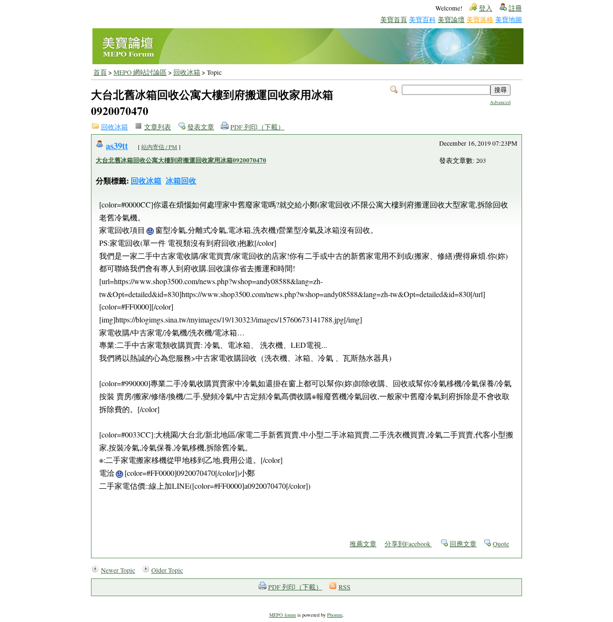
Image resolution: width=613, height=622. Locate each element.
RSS (345, 587)
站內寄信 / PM (159, 146)
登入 (485, 8)
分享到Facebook (408, 544)
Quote (501, 544)
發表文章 (200, 127)
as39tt (117, 145)
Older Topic (167, 570)
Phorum (334, 614)
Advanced (500, 102)
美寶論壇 (451, 19)
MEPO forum (282, 614)
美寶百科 (422, 19)
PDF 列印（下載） (257, 127)
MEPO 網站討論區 (140, 72)
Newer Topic (118, 570)
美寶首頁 (393, 19)
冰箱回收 (181, 180)
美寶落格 (479, 19)
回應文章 (463, 544)
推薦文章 (363, 544)
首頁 (100, 72)
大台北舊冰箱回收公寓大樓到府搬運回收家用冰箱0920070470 (181, 160)
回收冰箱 (186, 72)
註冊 (515, 8)
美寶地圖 (508, 19)
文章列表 (157, 127)
